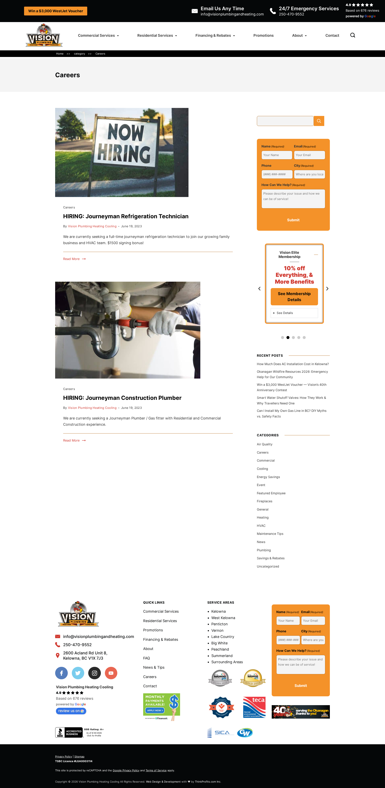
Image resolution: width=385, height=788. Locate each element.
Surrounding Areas (227, 662)
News (261, 542)
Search (319, 121)
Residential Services (155, 35)
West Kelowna (223, 618)
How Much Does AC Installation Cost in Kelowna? (293, 364)
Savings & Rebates (271, 558)
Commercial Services (96, 35)
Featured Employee (271, 493)
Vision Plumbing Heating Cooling (84, 687)
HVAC (261, 526)
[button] (259, 288)
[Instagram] (94, 673)
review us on (69, 711)
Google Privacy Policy (126, 770)
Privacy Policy (63, 756)
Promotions (263, 35)
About (297, 35)
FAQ (146, 658)
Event (261, 485)
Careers (69, 207)
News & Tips (153, 667)
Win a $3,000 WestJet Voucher (55, 11)
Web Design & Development (163, 781)
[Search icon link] (351, 36)
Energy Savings (268, 477)
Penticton (219, 624)
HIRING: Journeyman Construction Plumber (122, 397)
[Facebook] (61, 673)
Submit (293, 220)
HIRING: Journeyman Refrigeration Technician (125, 216)
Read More (71, 259)
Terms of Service (156, 770)
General (262, 509)
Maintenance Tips (270, 534)
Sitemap (79, 756)
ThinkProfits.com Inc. (208, 781)
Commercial (266, 460)
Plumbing (264, 550)
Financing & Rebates (213, 35)
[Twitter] (78, 673)
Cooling (262, 469)
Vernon (217, 630)
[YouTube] (111, 673)
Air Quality (265, 444)
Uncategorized (268, 566)
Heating (263, 517)
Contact (332, 35)
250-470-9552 (291, 14)
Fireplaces (264, 501)
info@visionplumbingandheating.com (232, 14)
